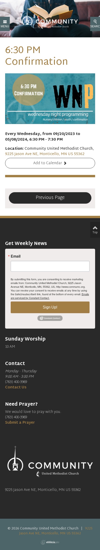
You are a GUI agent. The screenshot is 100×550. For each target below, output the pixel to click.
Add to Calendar (47, 163)
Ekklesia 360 (50, 542)
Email (15, 256)
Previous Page (50, 198)
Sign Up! (50, 307)
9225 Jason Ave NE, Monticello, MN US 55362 (44, 154)
